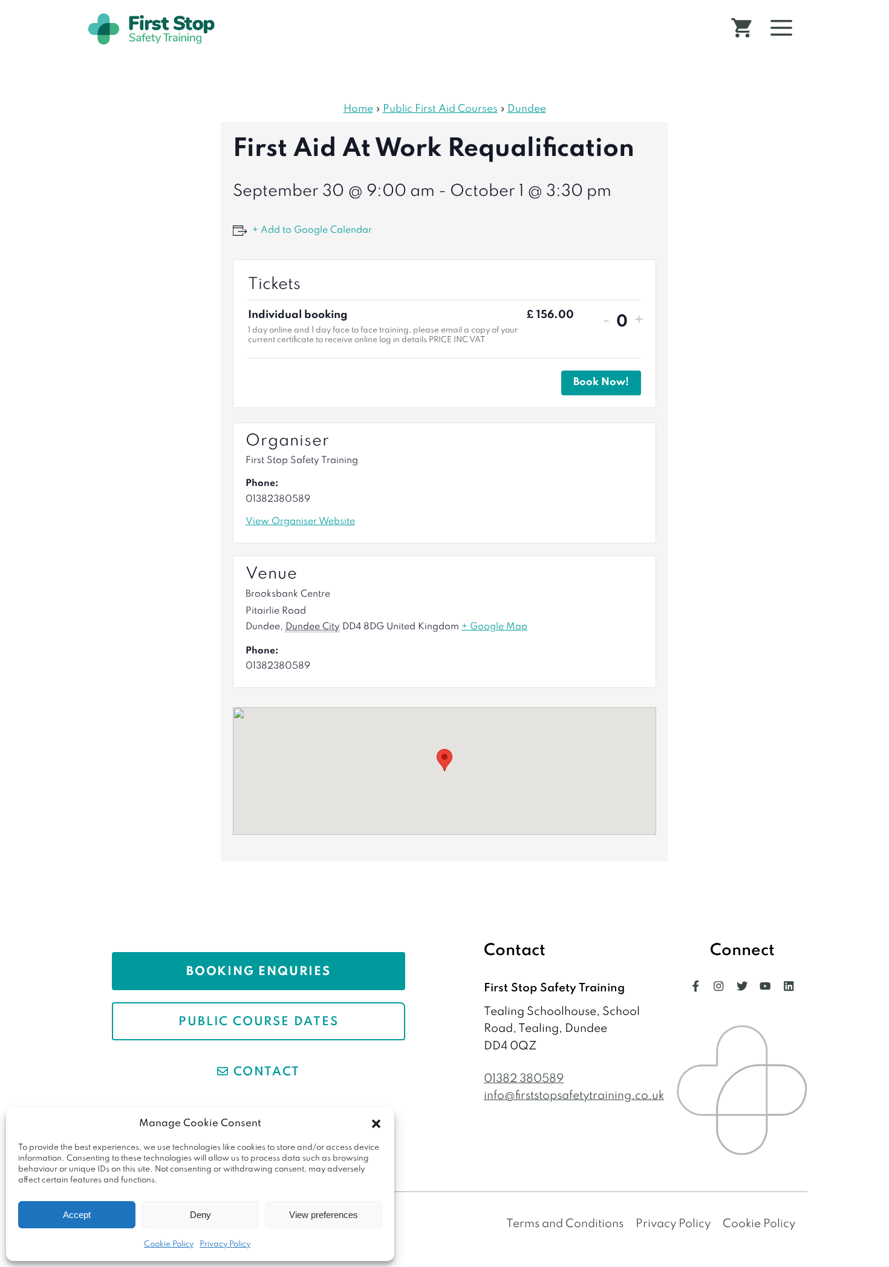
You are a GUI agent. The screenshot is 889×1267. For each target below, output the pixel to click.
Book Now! (601, 382)
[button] (376, 1124)
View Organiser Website (300, 522)
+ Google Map (494, 627)
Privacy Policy (225, 1244)
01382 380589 (524, 1078)
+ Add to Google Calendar (312, 230)
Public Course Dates (258, 1022)
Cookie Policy (169, 1244)
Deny (200, 1215)
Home (358, 109)
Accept (77, 1215)
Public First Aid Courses (440, 109)
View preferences (323, 1215)
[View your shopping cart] (741, 29)
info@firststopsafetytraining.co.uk (574, 1095)
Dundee (526, 109)
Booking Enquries (258, 972)
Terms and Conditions (565, 1224)
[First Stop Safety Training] (151, 29)
